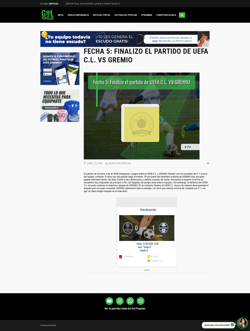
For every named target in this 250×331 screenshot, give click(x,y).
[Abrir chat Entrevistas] (242, 323)
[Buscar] (182, 15)
